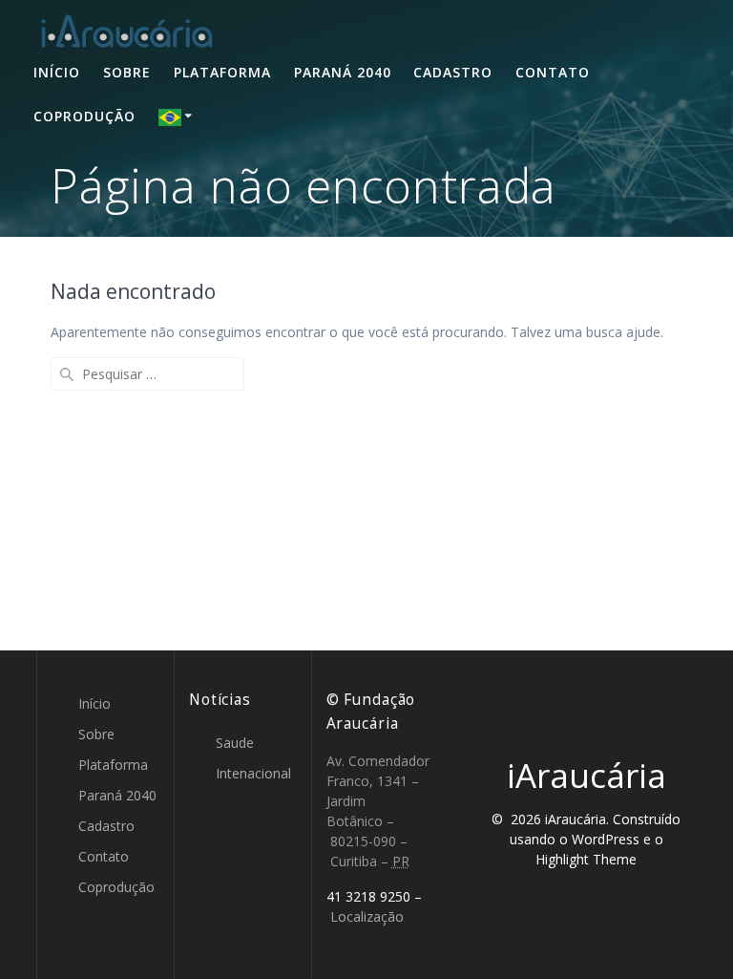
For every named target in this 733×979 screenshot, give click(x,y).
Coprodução (84, 116)
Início (56, 72)
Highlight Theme (586, 859)
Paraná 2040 (342, 72)
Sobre (127, 72)
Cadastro (452, 72)
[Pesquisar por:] (147, 374)
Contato (552, 72)
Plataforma (222, 72)
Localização (367, 916)
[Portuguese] (178, 116)
